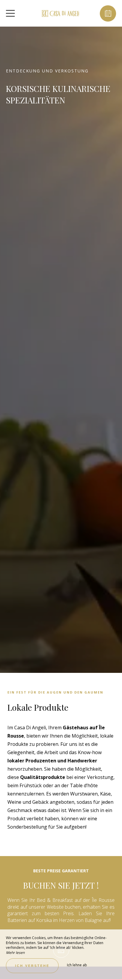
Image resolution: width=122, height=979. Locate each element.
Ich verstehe (32, 965)
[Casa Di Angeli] (60, 13)
